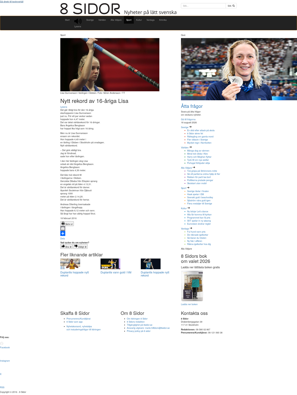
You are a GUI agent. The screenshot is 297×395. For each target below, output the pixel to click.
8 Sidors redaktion (136, 321)
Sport (128, 19)
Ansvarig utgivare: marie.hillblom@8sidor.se (148, 327)
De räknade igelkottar (197, 234)
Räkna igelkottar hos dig (199, 244)
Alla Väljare (116, 19)
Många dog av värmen (198, 150)
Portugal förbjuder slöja (198, 162)
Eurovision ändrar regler (199, 223)
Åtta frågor (192, 106)
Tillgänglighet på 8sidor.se (139, 324)
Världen (102, 19)
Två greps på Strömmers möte (202, 170)
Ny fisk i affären (194, 240)
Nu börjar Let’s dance (197, 211)
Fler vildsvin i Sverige (197, 139)
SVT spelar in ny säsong (199, 220)
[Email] (118, 228)
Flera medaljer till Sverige (199, 203)
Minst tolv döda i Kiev (197, 153)
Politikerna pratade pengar (200, 180)
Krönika (163, 19)
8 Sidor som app (75, 321)
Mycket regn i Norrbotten (199, 142)
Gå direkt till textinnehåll (11, 1)
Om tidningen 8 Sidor (137, 318)
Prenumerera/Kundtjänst (78, 318)
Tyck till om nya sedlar (198, 159)
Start (67, 19)
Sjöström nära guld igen (199, 200)
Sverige (90, 19)
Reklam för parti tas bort (199, 177)
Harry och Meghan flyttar (199, 156)
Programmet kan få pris (198, 217)
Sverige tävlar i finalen (198, 191)
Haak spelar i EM (195, 194)
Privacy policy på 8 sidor (139, 330)
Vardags (150, 19)
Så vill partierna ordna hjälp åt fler (203, 173)
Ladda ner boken (189, 304)
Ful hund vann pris (196, 231)
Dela (62, 238)
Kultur (139, 19)
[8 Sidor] (118, 14)
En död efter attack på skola (201, 130)
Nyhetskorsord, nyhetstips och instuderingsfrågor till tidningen (84, 328)
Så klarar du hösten (196, 237)
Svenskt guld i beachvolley (200, 197)
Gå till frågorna (188, 119)
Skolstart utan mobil (197, 183)
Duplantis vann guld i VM (116, 272)
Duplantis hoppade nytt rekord (74, 273)
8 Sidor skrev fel (195, 133)
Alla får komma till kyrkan (199, 214)
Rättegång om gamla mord (200, 136)
